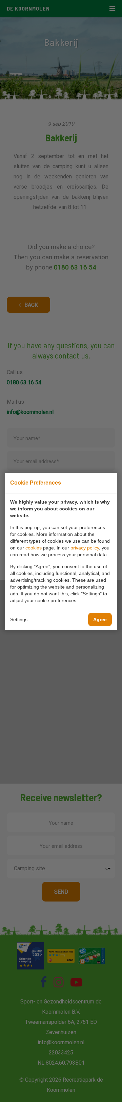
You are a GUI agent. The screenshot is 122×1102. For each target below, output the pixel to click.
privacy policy (84, 547)
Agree (100, 619)
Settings (18, 619)
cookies (33, 547)
